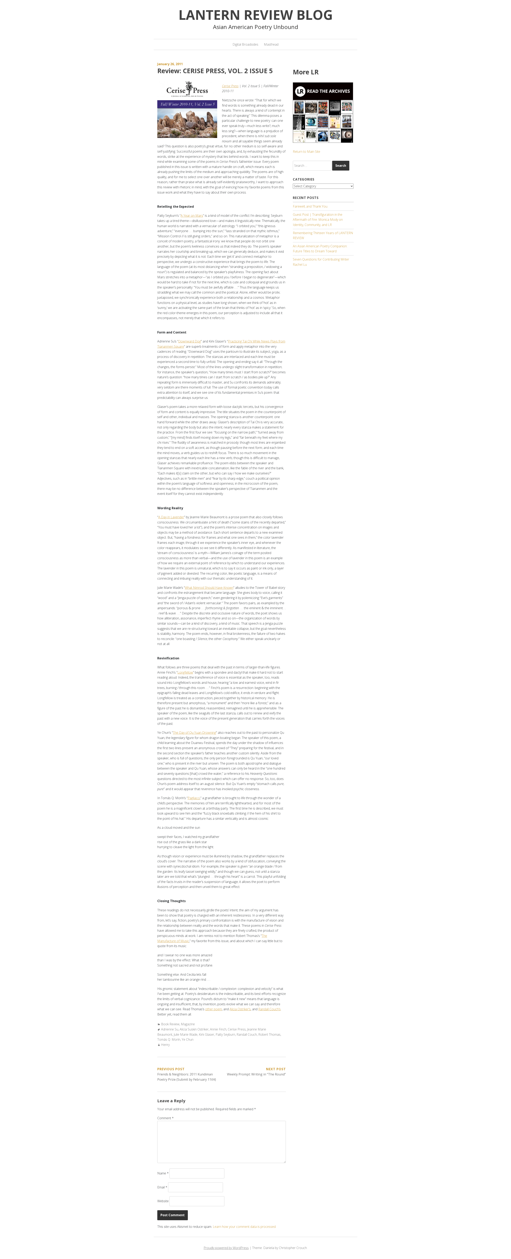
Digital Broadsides (245, 44)
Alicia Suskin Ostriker (194, 1029)
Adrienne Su (169, 1029)
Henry (165, 1044)
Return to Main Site (306, 151)
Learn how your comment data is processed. (244, 1226)
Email (162, 1187)
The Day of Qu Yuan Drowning (194, 732)
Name (163, 1173)
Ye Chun (187, 1039)
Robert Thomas (269, 1034)
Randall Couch (247, 1034)
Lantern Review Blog (255, 15)
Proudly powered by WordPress (226, 1248)
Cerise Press (230, 86)
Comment (165, 1118)
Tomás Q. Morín (168, 1039)
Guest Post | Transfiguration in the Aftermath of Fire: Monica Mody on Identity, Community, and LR (318, 219)
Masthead (271, 44)
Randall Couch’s (269, 1009)
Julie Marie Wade (185, 1034)
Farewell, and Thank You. (310, 206)
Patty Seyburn (225, 1034)
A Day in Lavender (171, 517)
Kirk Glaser (206, 1034)
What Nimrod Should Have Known (209, 587)
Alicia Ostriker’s (240, 1009)
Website (163, 1201)
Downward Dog (189, 341)
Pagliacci (194, 798)
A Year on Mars (192, 215)
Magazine (188, 1024)
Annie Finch (218, 1029)
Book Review (170, 1024)
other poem (213, 1009)
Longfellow (185, 672)
